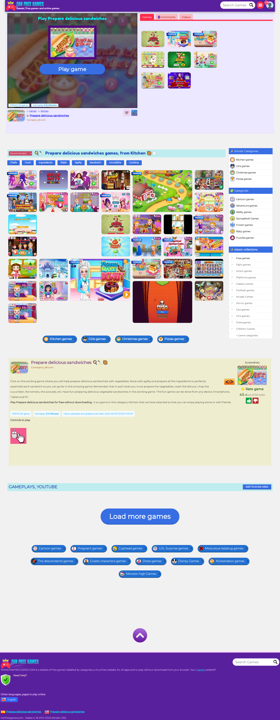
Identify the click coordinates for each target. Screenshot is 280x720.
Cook (28, 162)
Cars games (242, 309)
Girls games (243, 166)
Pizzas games (244, 179)
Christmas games (246, 172)
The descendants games (55, 561)
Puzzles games (245, 237)
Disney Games (188, 561)
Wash (63, 162)
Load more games (140, 516)
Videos (186, 17)
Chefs (13, 162)
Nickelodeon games (230, 561)
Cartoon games (245, 199)
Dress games (243, 322)
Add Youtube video (257, 486)
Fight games (243, 264)
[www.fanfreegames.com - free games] (20, 663)
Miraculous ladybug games (224, 548)
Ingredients (45, 162)
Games (147, 17)
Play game (72, 69)
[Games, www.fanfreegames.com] (25, 6)
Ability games (243, 212)
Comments (167, 17)
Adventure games (246, 205)
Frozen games (244, 225)
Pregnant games (90, 548)
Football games (245, 290)
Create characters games (108, 561)
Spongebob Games (247, 218)
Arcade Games (244, 296)
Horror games (244, 303)
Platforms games (246, 277)
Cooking (134, 162)
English (11, 699)
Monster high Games (141, 574)
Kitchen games (244, 159)
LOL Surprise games (173, 548)
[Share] (134, 113)
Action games (244, 271)
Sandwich (95, 162)
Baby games (243, 231)
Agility (78, 162)
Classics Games (244, 284)
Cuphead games (130, 548)
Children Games (245, 329)
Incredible (115, 162)
